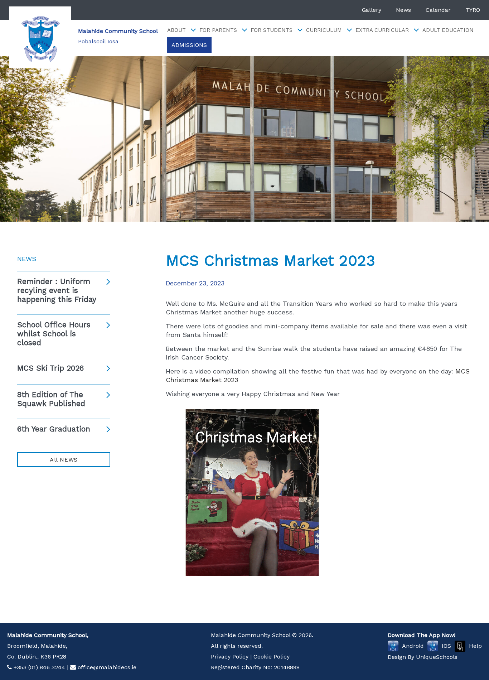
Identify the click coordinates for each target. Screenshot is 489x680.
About (176, 30)
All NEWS (64, 459)
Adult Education (448, 30)
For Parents (218, 30)
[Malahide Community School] (40, 37)
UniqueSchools (436, 657)
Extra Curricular (382, 30)
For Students (271, 30)
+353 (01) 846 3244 (39, 667)
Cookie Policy (271, 656)
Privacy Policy (229, 656)
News (403, 9)
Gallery (371, 9)
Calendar (438, 9)
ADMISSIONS (189, 45)
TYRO (472, 9)
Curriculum (324, 30)
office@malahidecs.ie (107, 667)
